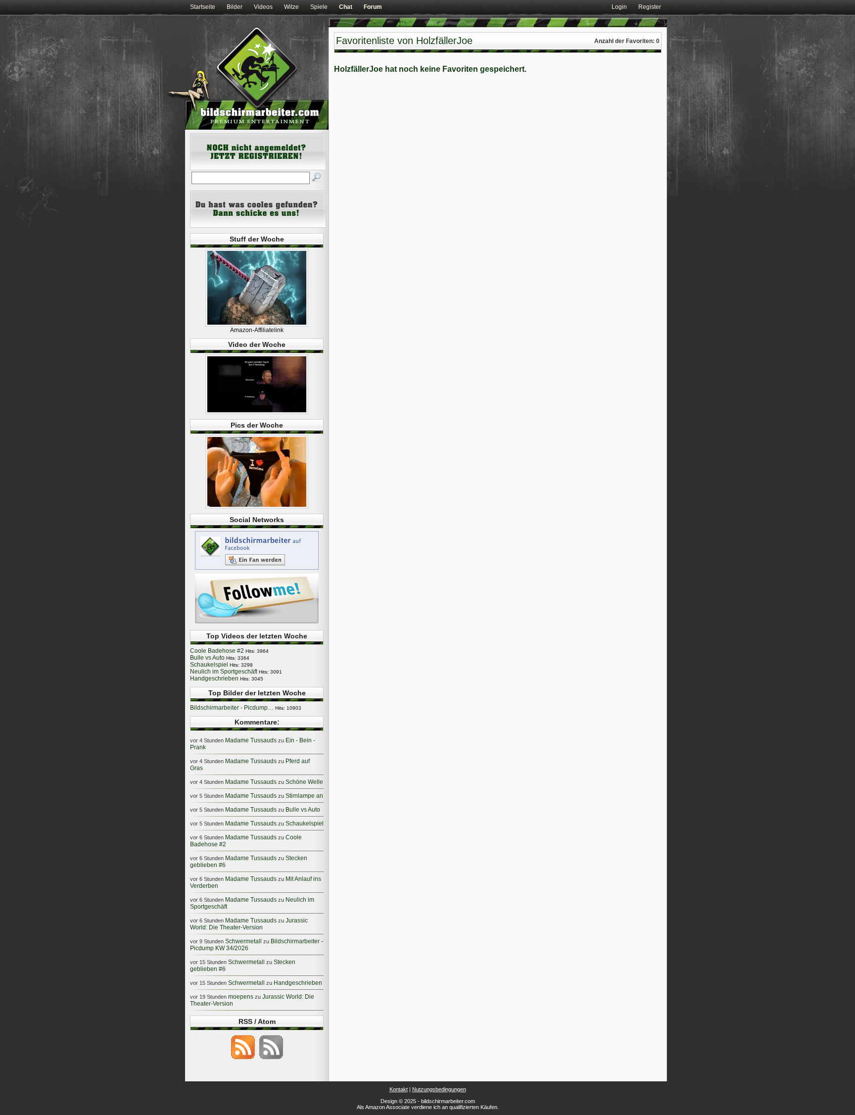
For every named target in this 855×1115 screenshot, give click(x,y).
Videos (263, 6)
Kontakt (398, 1089)
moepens (240, 996)
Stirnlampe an (304, 795)
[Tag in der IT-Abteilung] (256, 412)
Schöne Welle (304, 781)
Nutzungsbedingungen (439, 1089)
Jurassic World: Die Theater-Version (249, 924)
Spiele (319, 6)
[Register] (258, 168)
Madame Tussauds (251, 740)
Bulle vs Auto (207, 657)
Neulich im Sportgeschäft (223, 671)
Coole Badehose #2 (217, 650)
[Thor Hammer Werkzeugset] (256, 324)
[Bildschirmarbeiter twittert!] (256, 623)
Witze (291, 6)
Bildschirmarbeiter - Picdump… (232, 707)
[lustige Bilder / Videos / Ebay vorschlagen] (258, 225)
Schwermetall (243, 941)
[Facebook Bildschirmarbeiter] (256, 569)
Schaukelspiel (209, 664)
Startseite (202, 6)
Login (619, 6)
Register (649, 6)
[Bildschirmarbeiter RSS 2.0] (243, 1058)
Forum (373, 6)
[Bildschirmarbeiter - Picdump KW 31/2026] (256, 506)
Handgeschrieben (214, 678)
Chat (345, 6)
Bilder (234, 6)
